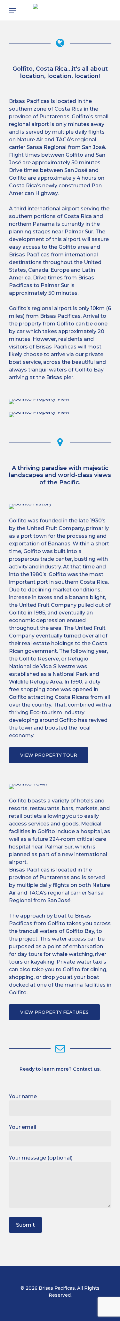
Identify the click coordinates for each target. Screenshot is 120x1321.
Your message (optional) (41, 1158)
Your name (23, 1096)
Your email (22, 1127)
